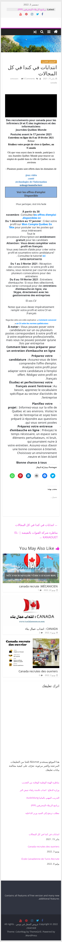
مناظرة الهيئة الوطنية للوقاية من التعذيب (40, 782)
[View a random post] (34, 31)
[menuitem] (31, 837)
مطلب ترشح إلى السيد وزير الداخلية (42, 813)
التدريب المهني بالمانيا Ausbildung (42, 797)
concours (14, 78)
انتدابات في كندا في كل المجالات (36, 525)
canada (53, 82)
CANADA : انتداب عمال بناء (41, 629)
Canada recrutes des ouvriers (38, 671)
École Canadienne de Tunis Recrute (40, 858)
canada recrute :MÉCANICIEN (38, 586)
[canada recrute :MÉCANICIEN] (31, 555)
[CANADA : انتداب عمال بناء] (31, 598)
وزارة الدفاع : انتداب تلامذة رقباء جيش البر (39, 790)
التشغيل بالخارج (48, 61)
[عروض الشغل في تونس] (55, 31)
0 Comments (29, 78)
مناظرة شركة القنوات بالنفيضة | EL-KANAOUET (36, 535)
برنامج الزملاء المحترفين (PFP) (32, 9)
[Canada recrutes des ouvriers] (31, 640)
